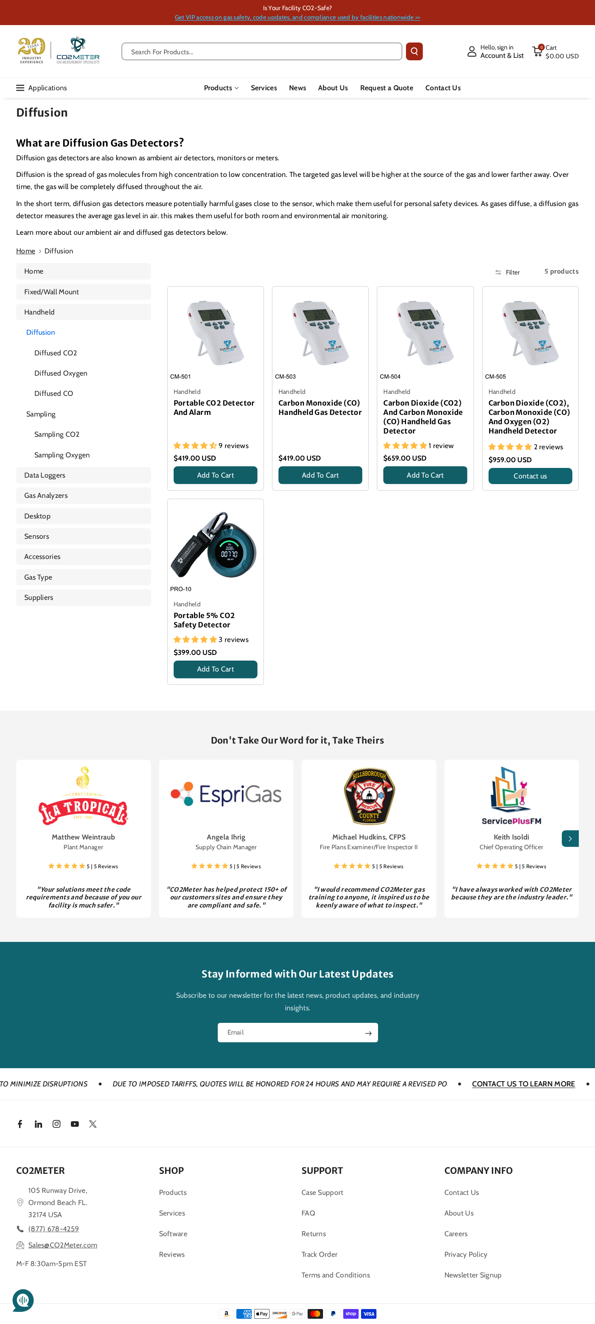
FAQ (308, 1213)
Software (173, 1233)
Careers (456, 1233)
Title (181, 486)
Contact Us (461, 1192)
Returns (314, 1233)
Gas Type (38, 577)
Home (25, 251)
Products (218, 87)
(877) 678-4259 (53, 1228)
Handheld (39, 312)
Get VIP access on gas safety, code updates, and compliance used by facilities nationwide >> (297, 17)
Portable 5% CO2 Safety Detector (204, 620)
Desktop (37, 516)
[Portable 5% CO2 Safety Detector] (216, 547)
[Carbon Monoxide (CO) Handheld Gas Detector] (320, 335)
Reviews (172, 1254)
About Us (459, 1213)
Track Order (320, 1254)
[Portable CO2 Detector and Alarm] (216, 335)
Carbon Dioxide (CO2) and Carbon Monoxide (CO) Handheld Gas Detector (423, 417)
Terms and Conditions (336, 1275)
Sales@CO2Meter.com (62, 1245)
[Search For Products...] (414, 51)
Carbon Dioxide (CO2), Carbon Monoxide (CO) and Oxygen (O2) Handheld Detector (529, 417)
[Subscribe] (368, 1033)
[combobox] (262, 51)
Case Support (323, 1192)
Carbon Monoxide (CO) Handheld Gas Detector (320, 408)
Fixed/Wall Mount (51, 291)
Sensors (36, 536)
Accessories (42, 556)
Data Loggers (45, 475)
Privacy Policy (466, 1254)
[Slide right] (570, 838)
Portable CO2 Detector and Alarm (214, 408)
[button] (555, 51)
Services (172, 1213)
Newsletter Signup (473, 1275)
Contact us (530, 476)
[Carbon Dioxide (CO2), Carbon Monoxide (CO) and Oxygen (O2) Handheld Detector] (530, 335)
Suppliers (38, 597)
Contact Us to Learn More (466, 1084)
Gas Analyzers (46, 495)
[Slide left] (24, 838)
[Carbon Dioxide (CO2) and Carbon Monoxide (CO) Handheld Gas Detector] (425, 335)
